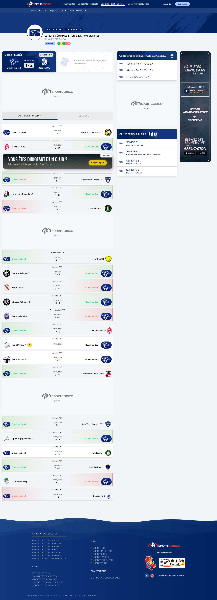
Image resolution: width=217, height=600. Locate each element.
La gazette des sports (44, 576)
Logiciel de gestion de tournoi (49, 582)
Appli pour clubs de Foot (45, 540)
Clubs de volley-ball (102, 560)
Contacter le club (74, 29)
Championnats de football (105, 577)
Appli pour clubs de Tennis (46, 555)
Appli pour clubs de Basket (46, 543)
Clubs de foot (98, 548)
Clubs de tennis (99, 563)
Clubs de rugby (99, 554)
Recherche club (41, 573)
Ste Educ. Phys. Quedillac (52, 10)
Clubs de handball (101, 557)
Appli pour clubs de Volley (46, 552)
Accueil (34, 10)
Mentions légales (34, 595)
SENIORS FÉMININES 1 (77, 10)
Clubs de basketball (102, 551)
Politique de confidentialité (87, 595)
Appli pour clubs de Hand (45, 549)
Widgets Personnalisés (44, 579)
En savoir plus (97, 162)
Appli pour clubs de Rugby (46, 546)
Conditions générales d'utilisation (58, 595)
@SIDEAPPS (178, 575)
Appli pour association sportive (49, 558)
